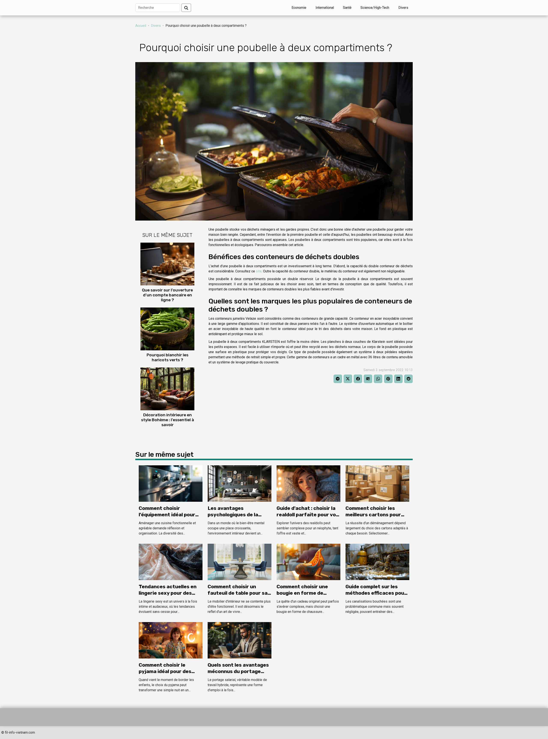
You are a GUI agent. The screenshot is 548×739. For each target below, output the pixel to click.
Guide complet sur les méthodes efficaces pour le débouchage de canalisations (376, 596)
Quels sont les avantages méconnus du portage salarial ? (238, 671)
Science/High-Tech (374, 8)
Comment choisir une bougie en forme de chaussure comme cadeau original (308, 596)
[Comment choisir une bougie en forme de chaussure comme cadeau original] (308, 562)
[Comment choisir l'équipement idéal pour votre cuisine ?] (171, 483)
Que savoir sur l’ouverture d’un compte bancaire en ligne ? (167, 295)
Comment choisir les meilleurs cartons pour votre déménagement (373, 514)
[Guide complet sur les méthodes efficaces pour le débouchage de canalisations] (377, 562)
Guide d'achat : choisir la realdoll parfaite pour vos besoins (308, 514)
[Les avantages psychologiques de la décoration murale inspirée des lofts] (239, 483)
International (325, 8)
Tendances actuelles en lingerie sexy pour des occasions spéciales (168, 593)
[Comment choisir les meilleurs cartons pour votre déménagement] (377, 483)
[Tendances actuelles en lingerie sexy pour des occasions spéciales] (171, 562)
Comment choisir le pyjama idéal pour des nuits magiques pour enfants (165, 674)
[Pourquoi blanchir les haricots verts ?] (167, 329)
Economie (299, 8)
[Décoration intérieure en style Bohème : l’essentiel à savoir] (167, 389)
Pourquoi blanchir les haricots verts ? (167, 357)
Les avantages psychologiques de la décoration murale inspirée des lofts (233, 517)
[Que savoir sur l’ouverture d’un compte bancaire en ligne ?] (167, 264)
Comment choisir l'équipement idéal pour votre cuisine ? (167, 514)
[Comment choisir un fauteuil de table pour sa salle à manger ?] (239, 562)
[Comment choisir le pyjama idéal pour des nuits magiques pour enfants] (171, 640)
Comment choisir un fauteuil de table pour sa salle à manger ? (238, 593)
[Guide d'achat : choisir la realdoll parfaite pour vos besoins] (308, 483)
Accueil (140, 26)
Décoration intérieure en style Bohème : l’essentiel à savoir (167, 419)
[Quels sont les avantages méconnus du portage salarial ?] (239, 640)
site (259, 271)
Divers (403, 8)
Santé (347, 8)
